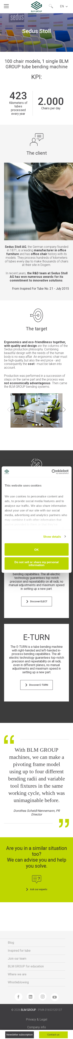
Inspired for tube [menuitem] (19, 950)
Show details (52, 536)
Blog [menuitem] (11, 942)
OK (36, 549)
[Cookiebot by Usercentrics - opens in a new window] (52, 471)
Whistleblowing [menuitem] (18, 982)
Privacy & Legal (36, 1019)
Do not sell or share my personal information (36, 563)
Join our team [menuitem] (17, 958)
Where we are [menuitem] (17, 974)
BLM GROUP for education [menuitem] (26, 966)
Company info (36, 1027)
